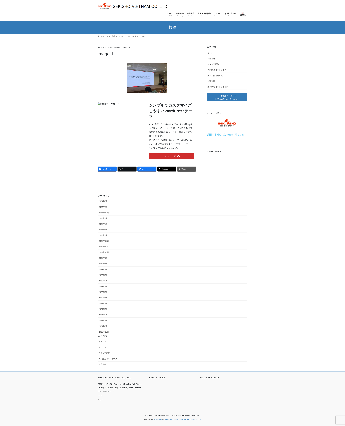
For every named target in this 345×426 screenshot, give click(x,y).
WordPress (157, 419)
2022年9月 (103, 258)
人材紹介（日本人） (216, 75)
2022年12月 (104, 241)
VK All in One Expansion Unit (190, 419)
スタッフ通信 (213, 64)
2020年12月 (104, 332)
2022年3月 (103, 292)
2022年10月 (104, 252)
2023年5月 (103, 224)
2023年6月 (103, 218)
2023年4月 (103, 230)
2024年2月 (103, 207)
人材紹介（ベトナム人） (218, 70)
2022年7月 (103, 269)
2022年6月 (103, 275)
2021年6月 (103, 309)
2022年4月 (103, 286)
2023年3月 (103, 235)
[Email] (100, 397)
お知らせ (211, 58)
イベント (211, 53)
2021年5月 (103, 315)
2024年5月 (103, 201)
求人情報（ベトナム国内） (219, 87)
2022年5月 (103, 281)
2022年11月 (104, 247)
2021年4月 (103, 320)
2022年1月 (103, 298)
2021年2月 (103, 326)
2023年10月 (104, 213)
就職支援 (211, 81)
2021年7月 (103, 303)
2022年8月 (103, 264)
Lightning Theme (171, 419)
